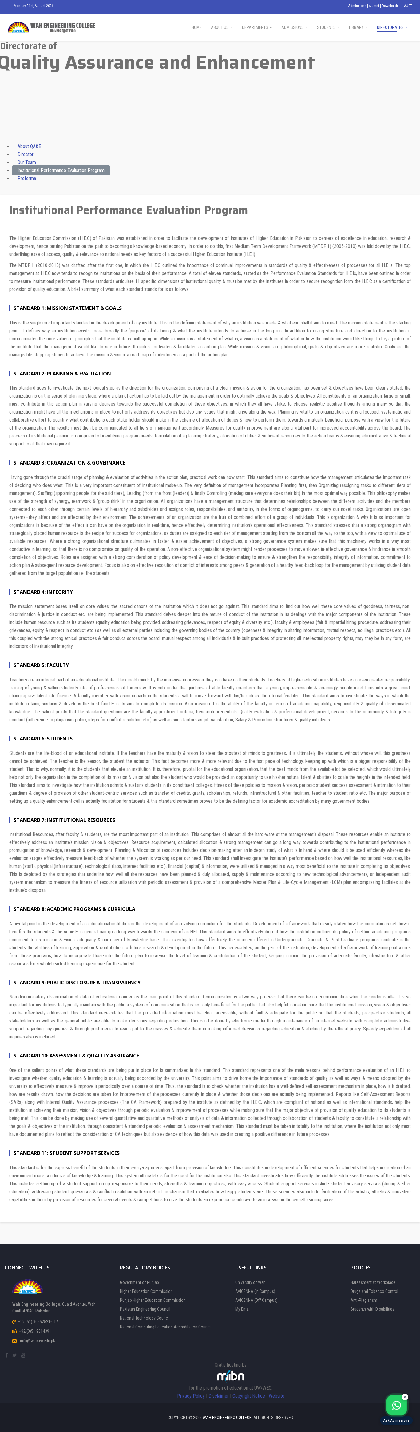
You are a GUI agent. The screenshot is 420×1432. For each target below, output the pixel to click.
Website (276, 1396)
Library (356, 27)
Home (197, 27)
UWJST (407, 6)
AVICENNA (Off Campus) (256, 1300)
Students (326, 27)
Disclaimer (218, 1396)
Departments (255, 27)
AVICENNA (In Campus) (255, 1291)
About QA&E (29, 146)
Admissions (357, 6)
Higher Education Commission (146, 1291)
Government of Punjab (139, 1282)
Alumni (374, 6)
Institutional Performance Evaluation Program (61, 170)
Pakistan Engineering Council (145, 1309)
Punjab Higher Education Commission (153, 1300)
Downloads (391, 6)
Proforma (27, 178)
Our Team (27, 162)
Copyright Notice (248, 1396)
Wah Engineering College (227, 1417)
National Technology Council (145, 1318)
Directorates (390, 27)
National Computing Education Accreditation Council (166, 1326)
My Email (243, 1309)
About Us (220, 27)
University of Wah (250, 1282)
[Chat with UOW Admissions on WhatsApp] (396, 1405)
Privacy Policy (191, 1396)
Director (26, 154)
